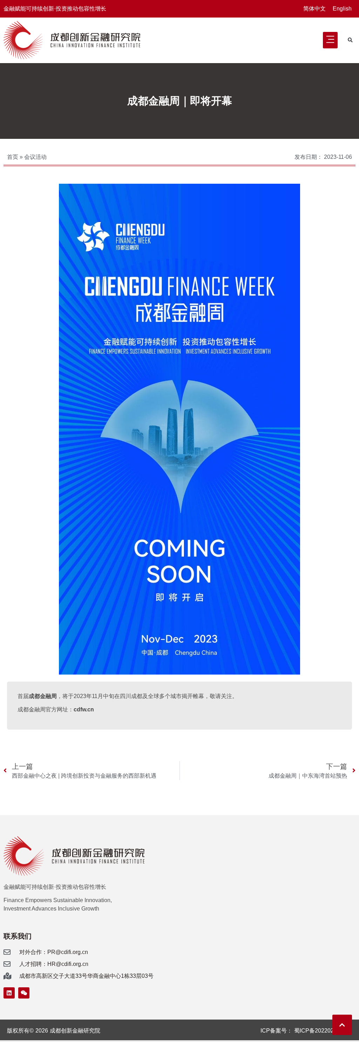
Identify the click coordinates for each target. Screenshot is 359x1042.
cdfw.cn (84, 709)
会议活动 (35, 157)
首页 (12, 157)
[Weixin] (23, 993)
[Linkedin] (9, 993)
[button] (330, 40)
